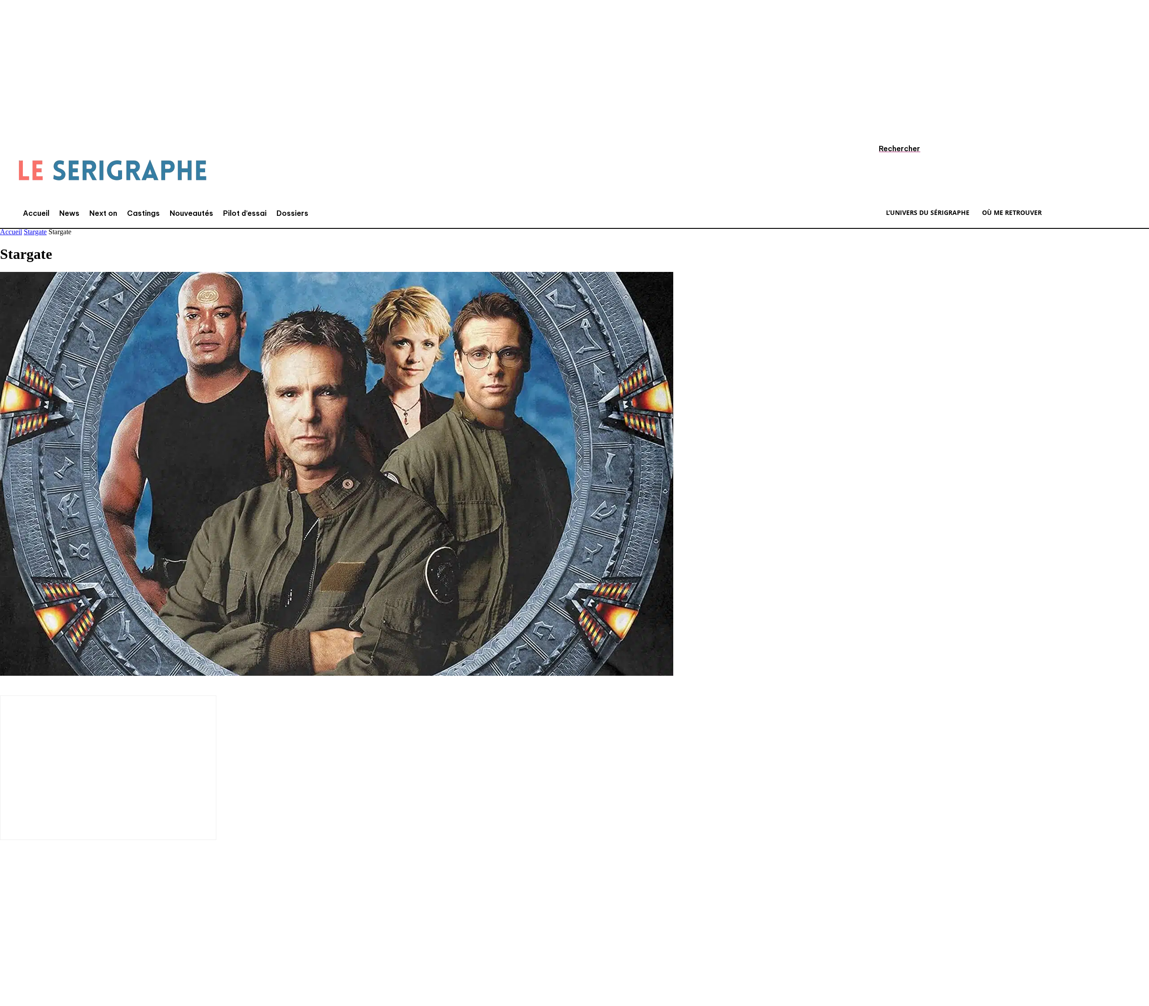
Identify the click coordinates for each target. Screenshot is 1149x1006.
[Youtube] (119, 947)
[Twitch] (92, 947)
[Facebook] (11, 947)
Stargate (35, 232)
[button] (891, 148)
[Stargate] (336, 673)
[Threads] (173, 947)
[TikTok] (65, 947)
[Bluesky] (146, 947)
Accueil (11, 232)
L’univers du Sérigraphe (66, 915)
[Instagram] (38, 947)
